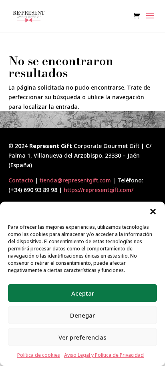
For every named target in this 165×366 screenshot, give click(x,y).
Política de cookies (38, 355)
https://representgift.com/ (98, 190)
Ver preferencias (82, 337)
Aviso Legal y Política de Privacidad (104, 355)
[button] (153, 212)
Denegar (82, 315)
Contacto (20, 180)
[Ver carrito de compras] (138, 16)
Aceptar (82, 293)
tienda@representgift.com (75, 180)
